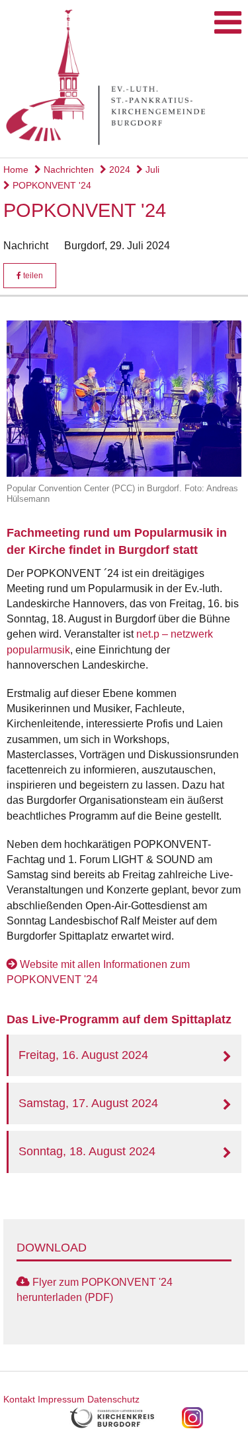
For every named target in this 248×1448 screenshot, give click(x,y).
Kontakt (19, 1399)
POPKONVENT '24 (50, 185)
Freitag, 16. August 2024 (83, 1055)
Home (15, 169)
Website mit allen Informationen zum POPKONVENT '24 (98, 972)
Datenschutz (113, 1399)
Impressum (61, 1399)
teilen (32, 275)
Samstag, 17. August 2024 (88, 1103)
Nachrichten (67, 169)
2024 (118, 169)
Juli (151, 169)
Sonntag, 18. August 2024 (87, 1151)
